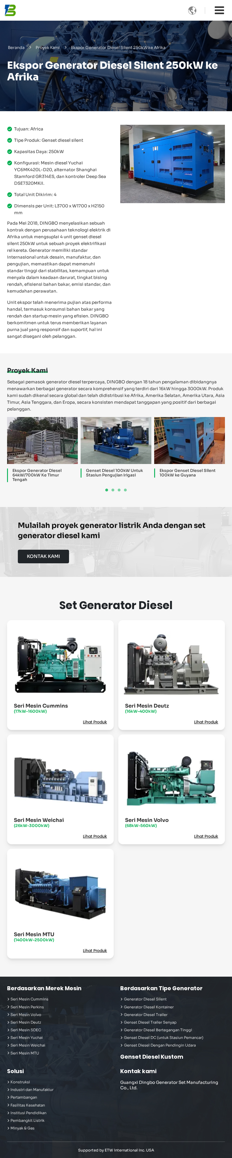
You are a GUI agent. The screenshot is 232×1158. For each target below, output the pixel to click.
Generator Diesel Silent (145, 999)
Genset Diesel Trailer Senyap (150, 1022)
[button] (107, 490)
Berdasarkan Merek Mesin (44, 988)
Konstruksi (20, 1082)
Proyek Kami (48, 47)
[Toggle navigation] (219, 10)
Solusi (15, 1071)
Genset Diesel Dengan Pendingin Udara (160, 1045)
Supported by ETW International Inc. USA (116, 1150)
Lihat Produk (95, 722)
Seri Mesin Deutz (147, 708)
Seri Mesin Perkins (27, 1007)
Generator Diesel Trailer (145, 1015)
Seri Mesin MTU (34, 936)
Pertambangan (23, 1097)
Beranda (16, 47)
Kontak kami (138, 1071)
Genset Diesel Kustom (151, 1057)
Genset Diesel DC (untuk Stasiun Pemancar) (163, 1037)
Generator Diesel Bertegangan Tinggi (158, 1030)
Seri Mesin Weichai (39, 822)
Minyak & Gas (22, 1128)
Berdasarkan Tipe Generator (161, 988)
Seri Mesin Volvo (147, 822)
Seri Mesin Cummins (41, 708)
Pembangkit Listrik (27, 1120)
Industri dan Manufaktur (31, 1090)
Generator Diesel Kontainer (149, 1007)
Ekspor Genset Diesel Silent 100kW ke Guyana (188, 473)
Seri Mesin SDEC (25, 1030)
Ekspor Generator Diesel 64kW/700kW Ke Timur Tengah (37, 475)
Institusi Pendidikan (28, 1113)
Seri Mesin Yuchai (26, 1037)
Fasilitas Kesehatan (27, 1105)
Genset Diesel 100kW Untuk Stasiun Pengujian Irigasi (114, 473)
